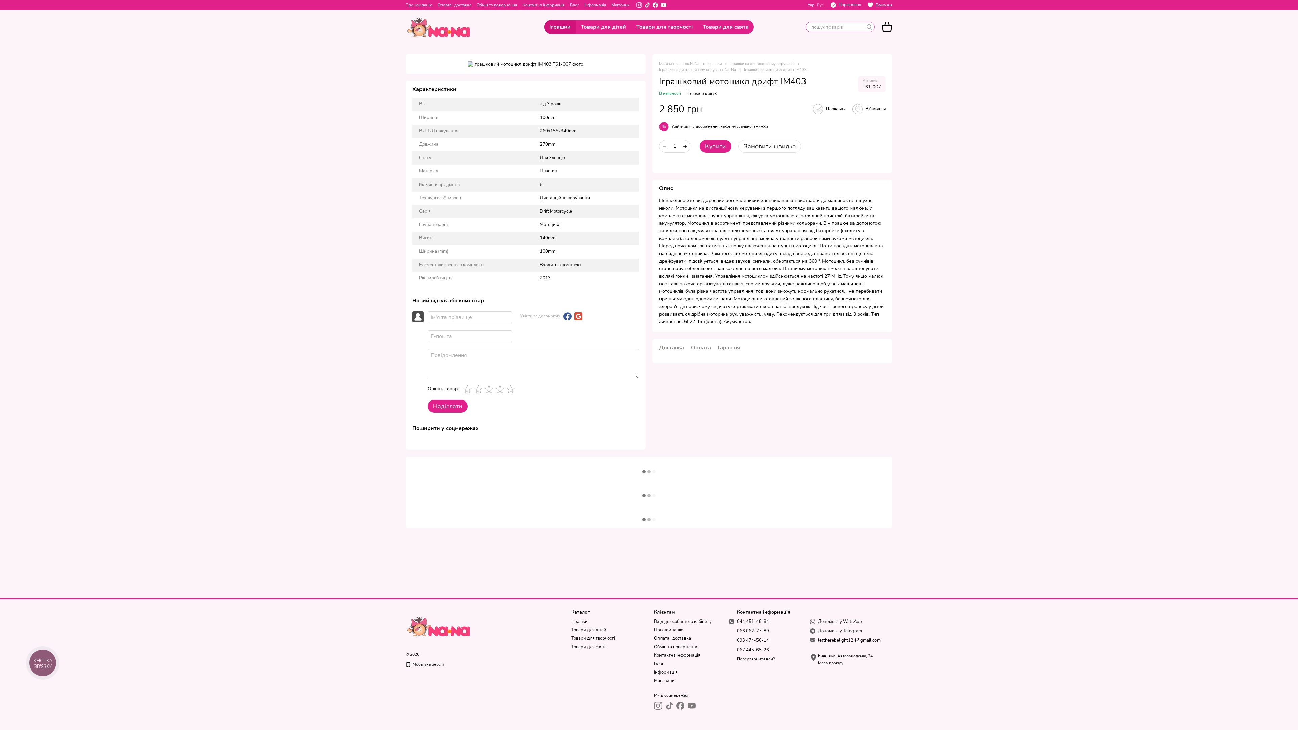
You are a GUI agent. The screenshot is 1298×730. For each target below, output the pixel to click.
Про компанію (419, 5)
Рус (820, 5)
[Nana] (439, 626)
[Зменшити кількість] (664, 146)
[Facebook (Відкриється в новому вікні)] (655, 5)
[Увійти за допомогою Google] (578, 316)
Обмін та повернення (497, 5)
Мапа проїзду (830, 663)
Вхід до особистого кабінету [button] (683, 621)
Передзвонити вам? (756, 659)
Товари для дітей (603, 27)
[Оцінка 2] (479, 389)
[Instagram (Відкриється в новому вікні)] (639, 5)
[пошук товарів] (869, 27)
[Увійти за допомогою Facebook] (567, 316)
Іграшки (560, 27)
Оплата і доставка (454, 5)
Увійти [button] (677, 126)
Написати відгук (701, 93)
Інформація (595, 5)
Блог (574, 5)
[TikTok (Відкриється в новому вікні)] (647, 5)
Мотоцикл (550, 225)
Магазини (620, 5)
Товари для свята (726, 27)
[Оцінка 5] (512, 389)
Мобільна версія (428, 664)
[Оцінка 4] (501, 389)
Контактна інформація (543, 5)
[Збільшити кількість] (685, 146)
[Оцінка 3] (490, 389)
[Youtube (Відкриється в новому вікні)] (663, 5)
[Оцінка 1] (468, 389)
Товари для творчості (664, 27)
